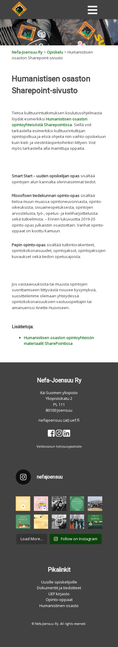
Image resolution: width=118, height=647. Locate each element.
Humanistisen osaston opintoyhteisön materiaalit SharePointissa (59, 340)
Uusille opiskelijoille (59, 582)
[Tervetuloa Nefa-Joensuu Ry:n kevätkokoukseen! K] (23, 503)
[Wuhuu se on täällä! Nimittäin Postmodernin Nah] (77, 503)
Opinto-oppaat (59, 599)
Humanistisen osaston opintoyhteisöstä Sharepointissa (49, 122)
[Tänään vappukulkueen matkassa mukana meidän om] (95, 503)
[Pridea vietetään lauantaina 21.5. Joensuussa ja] (41, 503)
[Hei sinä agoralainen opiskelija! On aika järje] (95, 522)
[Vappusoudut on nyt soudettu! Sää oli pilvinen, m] (59, 522)
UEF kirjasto (59, 593)
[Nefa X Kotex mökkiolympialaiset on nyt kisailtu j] (77, 522)
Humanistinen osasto (59, 605)
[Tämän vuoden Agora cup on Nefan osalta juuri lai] (59, 503)
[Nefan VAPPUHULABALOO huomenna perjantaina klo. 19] (41, 522)
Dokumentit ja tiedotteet (59, 587)
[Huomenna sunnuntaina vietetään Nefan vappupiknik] (23, 522)
